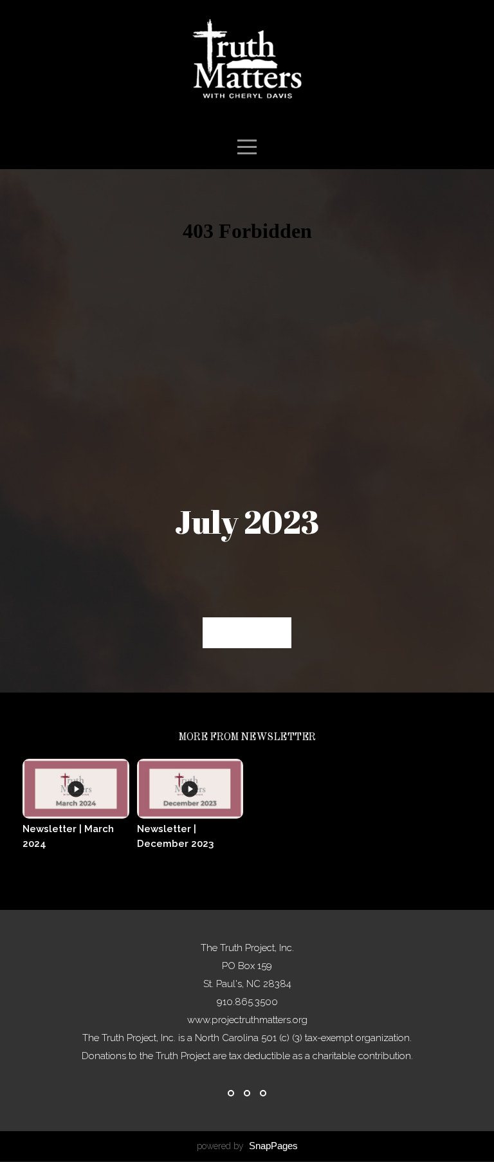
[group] (76, 814)
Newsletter (247, 632)
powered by (247, 1146)
